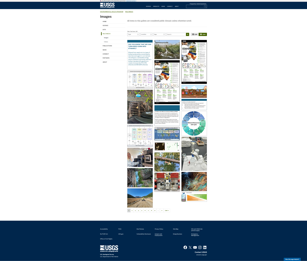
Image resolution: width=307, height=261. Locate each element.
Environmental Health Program (111, 11)
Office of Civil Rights (106, 239)
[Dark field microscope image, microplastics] (167, 147)
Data (104, 29)
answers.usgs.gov (201, 255)
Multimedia (129, 11)
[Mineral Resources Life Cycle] (194, 123)
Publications (107, 46)
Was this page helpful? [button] (292, 259)
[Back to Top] (301, 255)
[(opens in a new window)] (185, 247)
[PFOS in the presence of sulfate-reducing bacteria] (194, 197)
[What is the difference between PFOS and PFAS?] (167, 115)
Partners (106, 58)
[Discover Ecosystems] (194, 62)
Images (106, 37)
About (177, 6)
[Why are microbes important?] (194, 104)
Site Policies (140, 229)
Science (148, 6)
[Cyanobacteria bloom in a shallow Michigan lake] (167, 162)
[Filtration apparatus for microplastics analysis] (194, 154)
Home (104, 21)
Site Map (175, 229)
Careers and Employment (158, 234)
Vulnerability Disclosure (144, 234)
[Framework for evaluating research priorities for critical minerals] (167, 134)
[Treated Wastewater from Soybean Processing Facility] (167, 49)
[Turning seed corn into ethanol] (140, 55)
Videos (106, 42)
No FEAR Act (104, 234)
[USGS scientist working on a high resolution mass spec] (140, 157)
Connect (170, 6)
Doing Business (177, 234)
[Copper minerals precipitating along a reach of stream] (140, 178)
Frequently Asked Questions (198, 4)
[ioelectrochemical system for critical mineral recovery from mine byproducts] (167, 182)
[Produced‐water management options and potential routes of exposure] (194, 91)
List (196, 34)
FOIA (119, 229)
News (163, 6)
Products (156, 6)
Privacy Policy (159, 229)
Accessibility (104, 229)
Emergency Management (195, 234)
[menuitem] (148, 5)
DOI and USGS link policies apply (196, 229)
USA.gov (120, 234)
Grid (204, 34)
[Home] (107, 7)
